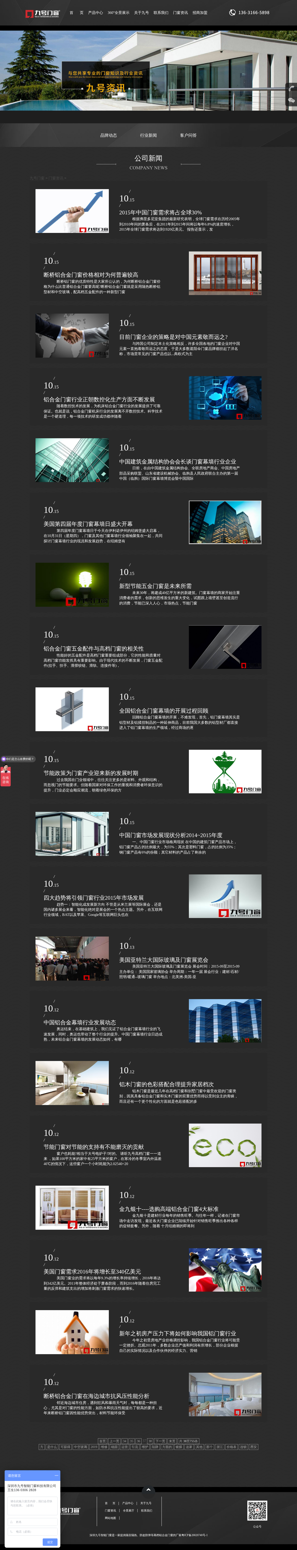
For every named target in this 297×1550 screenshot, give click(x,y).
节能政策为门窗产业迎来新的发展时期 (91, 773)
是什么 (52, 1447)
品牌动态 (108, 135)
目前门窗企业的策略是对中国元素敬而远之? (173, 337)
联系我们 (161, 13)
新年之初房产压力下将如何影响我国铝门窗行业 (177, 1334)
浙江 (219, 1447)
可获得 (65, 1447)
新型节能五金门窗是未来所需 (155, 586)
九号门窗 (37, 178)
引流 (135, 1447)
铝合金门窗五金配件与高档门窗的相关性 (94, 649)
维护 (145, 1447)
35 (131, 1441)
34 (124, 1441)
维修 (104, 1447)
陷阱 (155, 1447)
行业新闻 (148, 135)
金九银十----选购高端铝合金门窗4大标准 (169, 1209)
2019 (94, 1447)
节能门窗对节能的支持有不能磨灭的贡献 (94, 1147)
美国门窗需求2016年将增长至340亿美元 (92, 1272)
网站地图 (110, 1518)
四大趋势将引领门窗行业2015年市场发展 (94, 898)
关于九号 (141, 13)
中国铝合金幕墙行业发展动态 (80, 1023)
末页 (172, 1441)
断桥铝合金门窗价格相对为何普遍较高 (91, 275)
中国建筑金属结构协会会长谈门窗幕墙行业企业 (177, 462)
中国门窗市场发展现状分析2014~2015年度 (171, 835)
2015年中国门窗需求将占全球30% (160, 213)
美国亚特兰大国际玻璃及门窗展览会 (163, 960)
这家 (189, 1447)
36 (138, 1441)
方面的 (167, 1447)
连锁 (243, 1447)
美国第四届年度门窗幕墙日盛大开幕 (88, 524)
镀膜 (179, 1447)
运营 (124, 1447)
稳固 (114, 1447)
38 (150, 1441)
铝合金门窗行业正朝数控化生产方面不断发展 (99, 400)
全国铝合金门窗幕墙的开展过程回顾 (163, 711)
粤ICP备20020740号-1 (194, 1535)
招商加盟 (200, 13)
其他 (199, 1447)
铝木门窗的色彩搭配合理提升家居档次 (166, 1084)
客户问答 (188, 135)
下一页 (160, 1441)
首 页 (77, 13)
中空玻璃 (80, 1447)
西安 (253, 1447)
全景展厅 (128, 1510)
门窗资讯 (180, 13)
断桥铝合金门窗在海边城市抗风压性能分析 (96, 1396)
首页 (102, 1441)
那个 (209, 1447)
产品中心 (95, 13)
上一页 (114, 1441)
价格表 (231, 1447)
